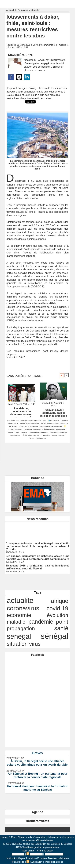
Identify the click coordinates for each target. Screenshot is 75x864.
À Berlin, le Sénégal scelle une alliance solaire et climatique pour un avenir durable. (37, 762)
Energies (29, 420)
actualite (20, 600)
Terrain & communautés (29, 423)
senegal (19, 636)
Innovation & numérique (28, 426)
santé (61, 628)
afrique (59, 601)
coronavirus (23, 608)
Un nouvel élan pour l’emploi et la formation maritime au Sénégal (37, 788)
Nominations (15, 435)
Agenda (37, 812)
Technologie (60, 429)
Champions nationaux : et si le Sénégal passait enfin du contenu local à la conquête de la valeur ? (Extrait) (37, 544)
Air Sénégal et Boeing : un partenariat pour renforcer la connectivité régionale (38, 775)
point (62, 622)
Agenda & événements (44, 429)
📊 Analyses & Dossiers (57, 420)
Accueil (10, 10)
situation (17, 644)
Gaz (44, 420)
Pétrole (38, 420)
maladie (16, 622)
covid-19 (57, 608)
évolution (57, 615)
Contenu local (12, 423)
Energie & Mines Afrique (37, 3)
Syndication (36, 854)
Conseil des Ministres (58, 432)
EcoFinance (29, 429)
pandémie (40, 621)
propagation (21, 628)
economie (19, 615)
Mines (61, 435)
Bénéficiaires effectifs (49, 423)
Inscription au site (54, 854)
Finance (10, 432)
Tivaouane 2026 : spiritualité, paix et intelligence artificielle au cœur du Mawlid (53, 412)
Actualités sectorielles (29, 10)
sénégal (54, 636)
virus (35, 644)
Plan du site (18, 854)
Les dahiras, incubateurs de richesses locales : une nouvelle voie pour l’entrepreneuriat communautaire (21, 411)
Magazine (42, 438)
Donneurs (44, 432)
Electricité (33, 438)
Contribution (34, 432)
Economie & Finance (49, 435)
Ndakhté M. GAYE (20, 54)
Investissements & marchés (51, 426)
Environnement (21, 432)
